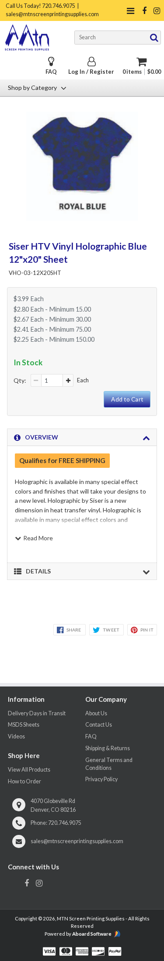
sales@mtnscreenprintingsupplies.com (77, 841)
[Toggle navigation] (130, 11)
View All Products (29, 769)
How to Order (24, 781)
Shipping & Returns (107, 748)
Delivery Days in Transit (37, 713)
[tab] (82, 437)
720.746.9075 (64, 823)
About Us (96, 713)
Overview (41, 437)
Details (38, 571)
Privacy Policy (101, 779)
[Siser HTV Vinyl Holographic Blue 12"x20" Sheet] (82, 218)
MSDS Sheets (23, 724)
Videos (16, 736)
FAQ (51, 72)
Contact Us (98, 724)
